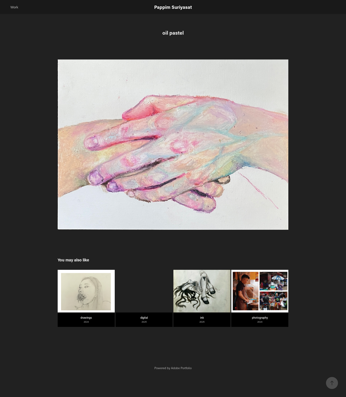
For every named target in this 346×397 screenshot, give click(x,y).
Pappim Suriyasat (173, 7)
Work (14, 7)
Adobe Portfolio (181, 368)
